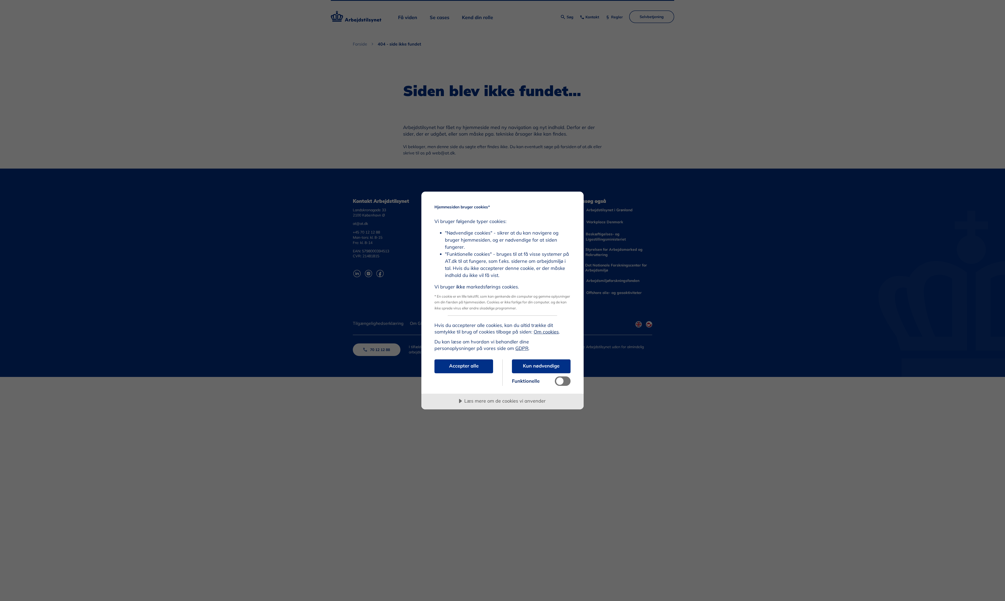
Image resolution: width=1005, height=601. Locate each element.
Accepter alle (464, 366)
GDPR (521, 348)
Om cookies (546, 332)
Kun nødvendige (541, 366)
